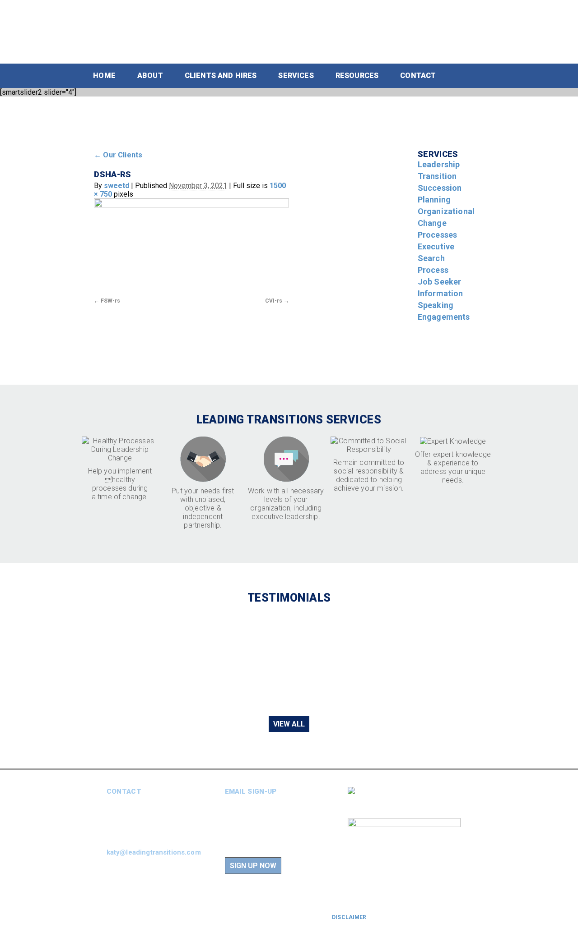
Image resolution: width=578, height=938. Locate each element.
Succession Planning (440, 193)
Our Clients (118, 155)
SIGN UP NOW (253, 865)
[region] (289, 659)
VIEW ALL (289, 724)
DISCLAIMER (349, 917)
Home (104, 75)
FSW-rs (110, 301)
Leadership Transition (439, 170)
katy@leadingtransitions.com (154, 852)
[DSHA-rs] (191, 246)
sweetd (116, 185)
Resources (357, 75)
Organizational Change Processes (446, 223)
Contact (418, 75)
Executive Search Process (436, 258)
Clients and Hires (221, 75)
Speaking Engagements (444, 311)
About (150, 75)
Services (295, 75)
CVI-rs (273, 301)
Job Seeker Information (440, 287)
